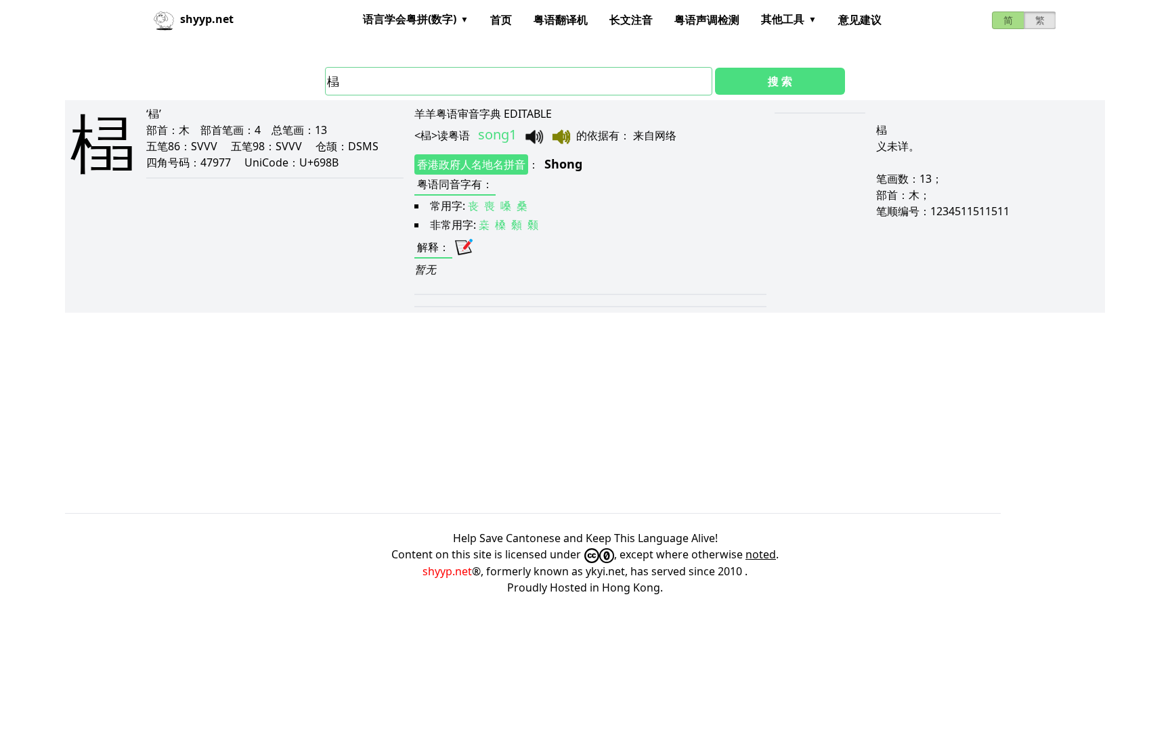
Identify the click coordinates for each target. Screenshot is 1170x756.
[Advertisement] (471, 413)
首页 (501, 19)
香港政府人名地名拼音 (471, 164)
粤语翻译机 (561, 19)
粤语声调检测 (706, 19)
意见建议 (860, 19)
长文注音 (631, 19)
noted (760, 554)
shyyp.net (447, 571)
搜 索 (780, 81)
